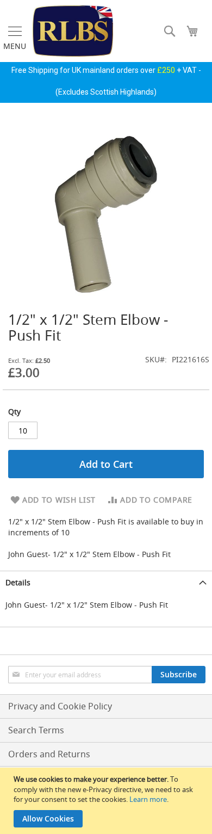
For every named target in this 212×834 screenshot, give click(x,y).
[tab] (106, 582)
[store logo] (73, 31)
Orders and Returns (49, 754)
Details (17, 582)
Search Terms (36, 730)
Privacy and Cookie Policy (60, 706)
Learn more (148, 799)
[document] (107, 800)
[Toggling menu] (15, 31)
